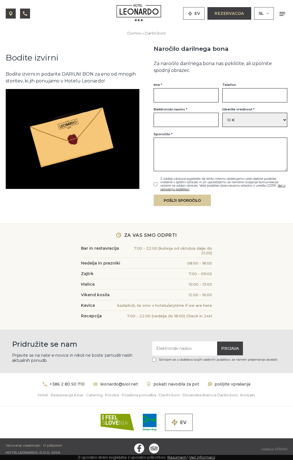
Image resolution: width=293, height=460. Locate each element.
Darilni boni (155, 33)
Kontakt (247, 395)
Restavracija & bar (67, 395)
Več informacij (202, 457)
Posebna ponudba (139, 395)
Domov (134, 33)
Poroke (112, 395)
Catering (94, 395)
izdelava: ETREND (274, 449)
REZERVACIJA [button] (229, 13)
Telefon (229, 85)
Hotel (43, 395)
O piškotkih (52, 445)
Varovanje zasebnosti (23, 445)
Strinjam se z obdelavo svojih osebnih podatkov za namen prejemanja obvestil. (218, 360)
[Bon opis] (72, 187)
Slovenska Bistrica (199, 395)
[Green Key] (149, 422)
